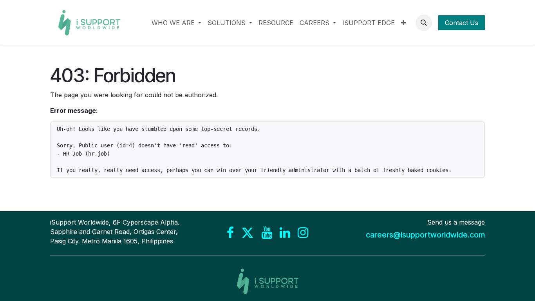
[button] (424, 23)
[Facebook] (230, 233)
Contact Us (461, 23)
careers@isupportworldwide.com (425, 234)
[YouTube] (267, 233)
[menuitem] (176, 23)
